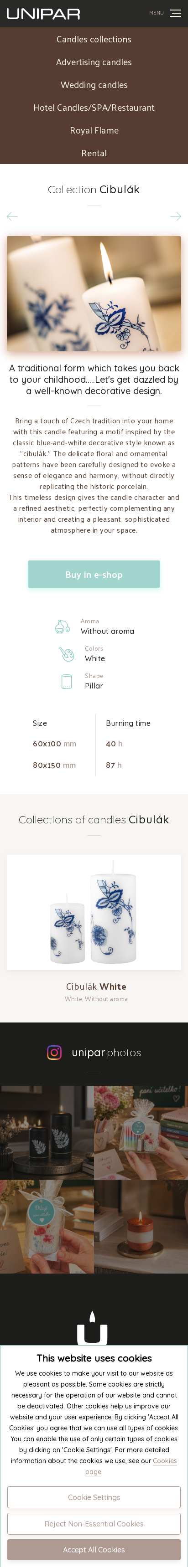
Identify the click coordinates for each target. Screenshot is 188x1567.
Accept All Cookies (94, 1549)
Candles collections (94, 39)
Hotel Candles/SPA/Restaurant (94, 107)
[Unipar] (43, 13)
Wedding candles (94, 84)
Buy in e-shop (94, 574)
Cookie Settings (94, 1497)
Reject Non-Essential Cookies (94, 1523)
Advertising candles (94, 61)
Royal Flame (94, 130)
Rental (94, 152)
